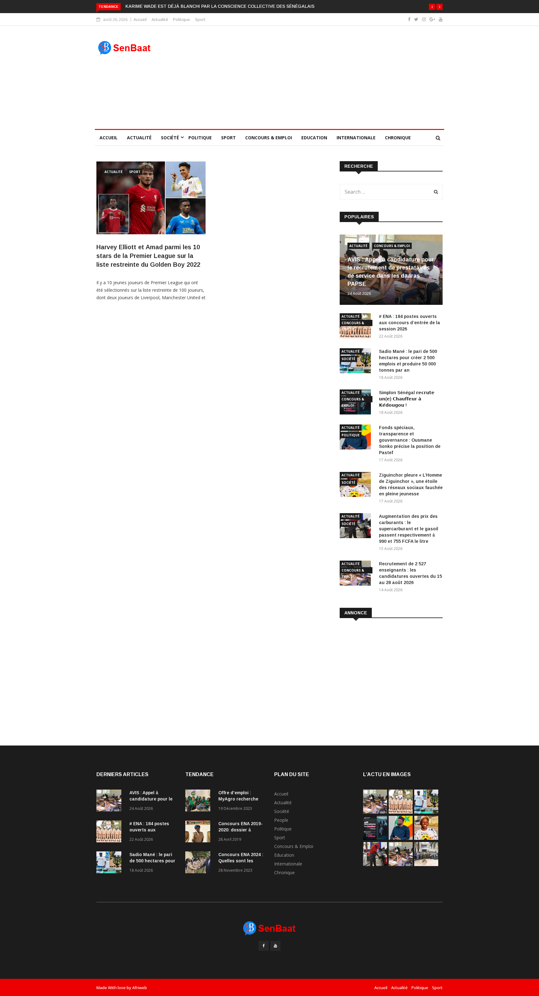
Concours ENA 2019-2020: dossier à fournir (240, 830)
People (281, 820)
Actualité (160, 19)
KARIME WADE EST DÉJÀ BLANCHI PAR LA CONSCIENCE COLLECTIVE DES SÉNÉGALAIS (219, 6)
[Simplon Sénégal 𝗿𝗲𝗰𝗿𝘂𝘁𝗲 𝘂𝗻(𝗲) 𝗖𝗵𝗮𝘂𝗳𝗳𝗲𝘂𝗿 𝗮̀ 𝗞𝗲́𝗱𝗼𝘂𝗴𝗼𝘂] (375, 838)
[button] (432, 7)
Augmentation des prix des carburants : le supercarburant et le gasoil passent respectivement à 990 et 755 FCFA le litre (408, 529)
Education (314, 138)
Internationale (356, 138)
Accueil (140, 19)
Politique (181, 19)
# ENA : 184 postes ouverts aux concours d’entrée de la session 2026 (409, 322)
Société (170, 138)
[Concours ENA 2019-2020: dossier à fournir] (199, 832)
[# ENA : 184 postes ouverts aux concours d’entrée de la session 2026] (110, 832)
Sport (200, 19)
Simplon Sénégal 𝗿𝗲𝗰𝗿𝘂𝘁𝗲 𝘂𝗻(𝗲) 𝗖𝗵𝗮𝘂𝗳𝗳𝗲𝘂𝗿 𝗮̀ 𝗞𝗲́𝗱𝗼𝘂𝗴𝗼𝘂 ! (407, 399)
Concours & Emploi (268, 138)
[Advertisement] (314, 77)
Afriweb (139, 987)
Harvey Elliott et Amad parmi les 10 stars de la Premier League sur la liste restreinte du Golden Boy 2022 (148, 256)
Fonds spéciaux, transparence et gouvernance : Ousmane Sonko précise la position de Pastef (409, 440)
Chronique (398, 138)
